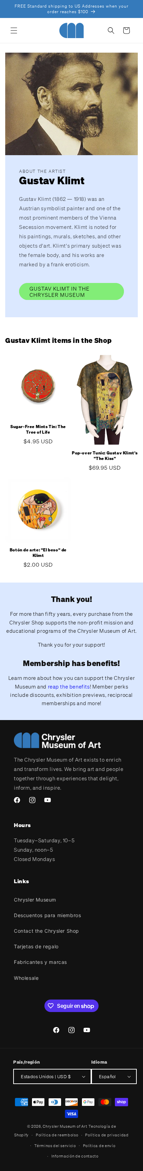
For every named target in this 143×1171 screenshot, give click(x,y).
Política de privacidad (106, 1135)
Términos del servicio (55, 1145)
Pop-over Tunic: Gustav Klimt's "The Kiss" (105, 455)
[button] (14, 30)
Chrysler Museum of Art (65, 1126)
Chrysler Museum (35, 900)
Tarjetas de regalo (36, 946)
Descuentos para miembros (47, 915)
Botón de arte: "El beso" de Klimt (38, 552)
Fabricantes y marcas (40, 962)
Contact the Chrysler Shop (46, 931)
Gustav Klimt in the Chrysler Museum (60, 291)
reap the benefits (69, 686)
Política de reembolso (57, 1135)
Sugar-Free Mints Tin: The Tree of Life (38, 429)
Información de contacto (75, 1156)
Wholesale (26, 978)
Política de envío (99, 1145)
